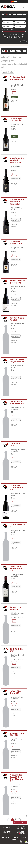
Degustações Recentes (7, 72)
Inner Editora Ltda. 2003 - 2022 (9, 837)
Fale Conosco (19, 837)
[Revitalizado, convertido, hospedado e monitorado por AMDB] (26, 842)
